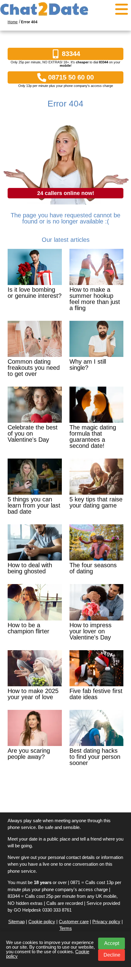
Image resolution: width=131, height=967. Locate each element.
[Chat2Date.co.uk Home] (65, 9)
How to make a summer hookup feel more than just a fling (94, 298)
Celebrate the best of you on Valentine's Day (33, 433)
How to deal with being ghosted (30, 568)
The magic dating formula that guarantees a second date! (92, 436)
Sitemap (16, 921)
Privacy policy (106, 921)
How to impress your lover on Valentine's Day (90, 631)
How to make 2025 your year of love (33, 694)
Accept (111, 943)
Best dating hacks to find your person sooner (94, 756)
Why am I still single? (87, 364)
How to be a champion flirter (28, 628)
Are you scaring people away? (29, 753)
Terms (65, 928)
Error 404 (29, 22)
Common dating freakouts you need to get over (34, 367)
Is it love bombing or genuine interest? (35, 292)
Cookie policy (41, 921)
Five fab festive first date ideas (95, 694)
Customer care (74, 921)
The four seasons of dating (93, 568)
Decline (112, 955)
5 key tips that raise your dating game (95, 502)
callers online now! (65, 193)
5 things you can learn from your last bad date (34, 505)
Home (13, 22)
